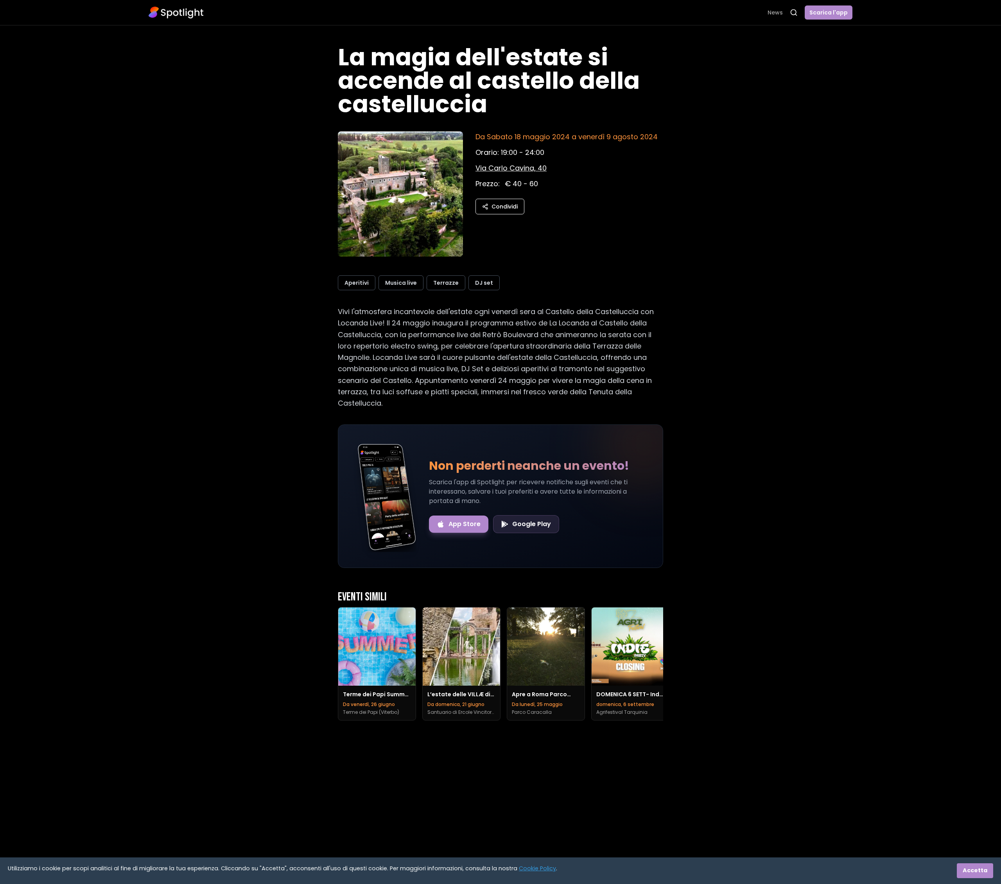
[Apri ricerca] (794, 12)
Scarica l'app (828, 12)
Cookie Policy (537, 868)
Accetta (975, 870)
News (775, 12)
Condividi (505, 206)
